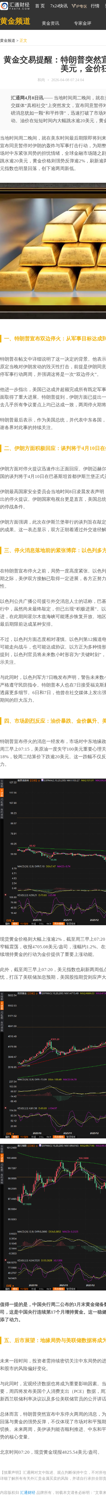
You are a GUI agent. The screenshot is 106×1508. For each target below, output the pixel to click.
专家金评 (82, 23)
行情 (95, 6)
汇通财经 (27, 1493)
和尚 (42, 80)
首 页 (40, 6)
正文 (23, 41)
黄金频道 (15, 21)
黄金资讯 (50, 23)
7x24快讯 (59, 6)
